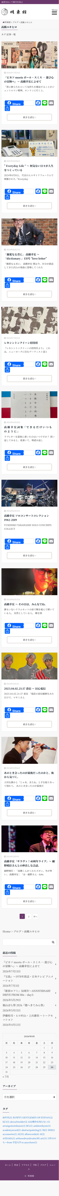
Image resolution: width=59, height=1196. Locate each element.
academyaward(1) (12, 1130)
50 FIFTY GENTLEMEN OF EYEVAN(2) (33, 1117)
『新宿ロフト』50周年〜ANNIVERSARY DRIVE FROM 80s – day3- (27, 993)
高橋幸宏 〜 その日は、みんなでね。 (25, 604)
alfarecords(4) (32, 1134)
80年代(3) (7, 1117)
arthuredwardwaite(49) (28, 1138)
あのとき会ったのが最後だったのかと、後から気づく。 (29, 775)
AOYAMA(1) (9, 1138)
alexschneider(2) (18, 1121)
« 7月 (6, 1076)
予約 (35, 1164)
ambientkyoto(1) (42, 1125)
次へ (35, 916)
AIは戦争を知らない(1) (39, 1121)
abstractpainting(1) (31, 1130)
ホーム (8, 1164)
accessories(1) (10, 1134)
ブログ (43, 1164)
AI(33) (20, 1134)
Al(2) (42, 1134)
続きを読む (28, 117)
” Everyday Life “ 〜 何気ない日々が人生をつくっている (28, 168)
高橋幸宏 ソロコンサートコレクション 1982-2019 (26, 518)
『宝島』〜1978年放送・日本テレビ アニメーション (28, 978)
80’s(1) (29, 1125)
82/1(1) (6, 1121)
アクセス (25, 1164)
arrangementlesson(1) (14, 1125)
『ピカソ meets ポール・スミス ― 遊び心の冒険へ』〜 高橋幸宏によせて (29, 80)
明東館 (31, 1175)
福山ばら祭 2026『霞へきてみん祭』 (24, 1005)
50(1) (44, 1130)
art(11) (43, 1138)
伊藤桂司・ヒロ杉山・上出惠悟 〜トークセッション (28, 1017)
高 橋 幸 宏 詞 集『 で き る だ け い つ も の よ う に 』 (28, 429)
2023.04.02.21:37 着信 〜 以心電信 (25, 688)
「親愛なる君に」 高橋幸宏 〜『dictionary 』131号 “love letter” (25, 256)
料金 (16, 1164)
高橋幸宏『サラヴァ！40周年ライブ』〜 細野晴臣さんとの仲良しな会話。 (29, 863)
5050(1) (51, 1130)
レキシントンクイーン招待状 (21, 343)
